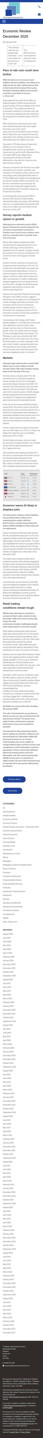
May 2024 (7, 1036)
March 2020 (7, 1226)
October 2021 (8, 1154)
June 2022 (7, 1124)
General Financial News (12, 831)
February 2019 (8, 1276)
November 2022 (9, 1105)
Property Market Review (12, 880)
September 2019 (9, 1249)
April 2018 (7, 1314)
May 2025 (7, 991)
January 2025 (8, 1006)
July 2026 (6, 938)
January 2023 (8, 1097)
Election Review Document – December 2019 (21, 827)
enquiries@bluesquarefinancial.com (17, 1366)
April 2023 (7, 1086)
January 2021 (8, 1188)
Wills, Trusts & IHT (10, 922)
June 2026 (7, 942)
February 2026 (8, 957)
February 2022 (8, 1139)
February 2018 (8, 1321)
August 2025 (8, 980)
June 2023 (7, 1078)
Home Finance (8, 838)
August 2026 (8, 934)
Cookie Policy (14, 1432)
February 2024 (8, 1048)
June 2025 (7, 987)
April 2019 (7, 1268)
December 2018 (9, 1283)
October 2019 (8, 1245)
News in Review (9, 869)
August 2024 (8, 1025)
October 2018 (8, 1291)
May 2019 (7, 1264)
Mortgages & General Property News (17, 865)
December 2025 (9, 964)
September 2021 (9, 1158)
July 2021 (6, 1166)
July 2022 (6, 1120)
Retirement (7, 895)
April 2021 (7, 1177)
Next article (12, 791)
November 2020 (9, 1196)
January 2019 (8, 1279)
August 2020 (8, 1207)
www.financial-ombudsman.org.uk (22, 1423)
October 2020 (8, 1200)
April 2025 (7, 995)
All (4, 808)
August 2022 (8, 1116)
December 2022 (9, 1101)
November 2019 (9, 1241)
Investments (7, 850)
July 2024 (6, 1029)
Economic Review (10, 823)
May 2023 (7, 1082)
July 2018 (6, 1302)
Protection (7, 888)
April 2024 (7, 1040)
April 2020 (7, 1222)
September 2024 (9, 1021)
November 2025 (9, 968)
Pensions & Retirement (12, 876)
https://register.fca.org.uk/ (18, 1397)
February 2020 (8, 1230)
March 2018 (7, 1317)
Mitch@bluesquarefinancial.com (15, 1405)
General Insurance (10, 834)
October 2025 (8, 972)
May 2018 (7, 1310)
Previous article (14, 779)
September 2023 (9, 1067)
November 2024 (9, 1014)
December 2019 (9, 1238)
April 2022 (7, 1131)
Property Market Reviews (12, 884)
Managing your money (11, 853)
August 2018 (8, 1298)
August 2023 (8, 1071)
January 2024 (8, 1052)
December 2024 (9, 1010)
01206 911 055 (9, 1363)
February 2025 (8, 1002)
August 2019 (8, 1253)
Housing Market (9, 842)
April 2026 (7, 949)
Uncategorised (8, 914)
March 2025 (7, 998)
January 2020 (8, 1234)
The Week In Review (11, 910)
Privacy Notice (25, 1432)
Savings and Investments (12, 907)
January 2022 (8, 1143)
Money (5, 857)
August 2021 (8, 1162)
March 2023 (7, 1090)
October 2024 (8, 1017)
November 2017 (9, 1333)
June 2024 (7, 1033)
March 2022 (7, 1135)
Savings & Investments (12, 903)
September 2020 (9, 1204)
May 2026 (7, 945)
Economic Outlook (10, 819)
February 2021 (8, 1185)
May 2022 (7, 1128)
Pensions (6, 872)
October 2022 (8, 1109)
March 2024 (7, 1044)
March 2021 (7, 1181)
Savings (6, 899)
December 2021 (9, 1147)
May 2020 (7, 1219)
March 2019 (7, 1272)
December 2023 (9, 1055)
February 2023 (8, 1093)
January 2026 (8, 961)
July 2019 (6, 1257)
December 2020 (9, 1192)
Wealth (5, 918)
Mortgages (7, 861)
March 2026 (7, 953)
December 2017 (9, 1329)
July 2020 (6, 1211)
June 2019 (7, 1260)
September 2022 (9, 1112)
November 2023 (9, 1059)
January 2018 (8, 1325)
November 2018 (9, 1287)
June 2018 (7, 1306)
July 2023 (6, 1074)
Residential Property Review (14, 891)
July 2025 (6, 983)
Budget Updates (9, 815)
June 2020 (7, 1215)
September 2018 (9, 1295)
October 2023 (8, 1063)
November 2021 (9, 1150)
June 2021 (7, 1169)
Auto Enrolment (9, 812)
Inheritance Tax (9, 846)
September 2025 (9, 976)
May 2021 (7, 1173)
